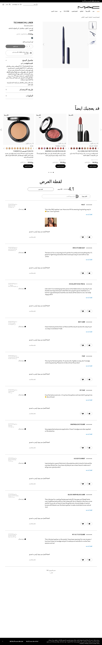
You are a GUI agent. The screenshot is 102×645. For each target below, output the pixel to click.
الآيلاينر (82, 17)
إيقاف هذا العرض (32, 273)
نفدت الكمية (15, 46)
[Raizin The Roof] (53, 148)
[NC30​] (9, 148)
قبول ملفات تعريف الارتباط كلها (16, 641)
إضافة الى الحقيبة (92, 166)
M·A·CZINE (66, 11)
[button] (51, 222)
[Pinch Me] (42, 148)
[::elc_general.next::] (68, 148)
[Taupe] (71, 148)
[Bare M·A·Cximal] (79, 148)
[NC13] (31, 148)
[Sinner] (63, 148)
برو (60, 11)
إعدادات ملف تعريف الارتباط (32, 641)
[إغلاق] (2, 641)
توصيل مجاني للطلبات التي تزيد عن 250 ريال (90, 1)
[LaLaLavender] (45, 148)
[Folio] (85, 148)
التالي (51, 572)
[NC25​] (15, 148)
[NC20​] (18, 148)
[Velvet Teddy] (74, 148)
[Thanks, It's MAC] (39, 148)
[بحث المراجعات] (77, 196)
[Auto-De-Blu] (32, 38)
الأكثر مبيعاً (88, 11)
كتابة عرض (40, 189)
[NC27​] (12, 148)
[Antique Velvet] (47, 148)
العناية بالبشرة (74, 11)
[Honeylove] (58, 148)
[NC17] (23, 148)
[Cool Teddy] (82, 148)
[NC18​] (20, 148)
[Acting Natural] (88, 148)
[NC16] (26, 148)
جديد (93, 11)
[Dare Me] (90, 148)
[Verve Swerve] (96, 148)
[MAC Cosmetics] (88, 7)
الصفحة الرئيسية (96, 17)
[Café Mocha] (77, 148)
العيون (86, 17)
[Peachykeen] (55, 148)
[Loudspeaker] (61, 148)
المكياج (90, 17)
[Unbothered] (93, 148)
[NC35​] (7, 148)
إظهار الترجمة (89, 214)
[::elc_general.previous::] (97, 148)
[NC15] (28, 148)
